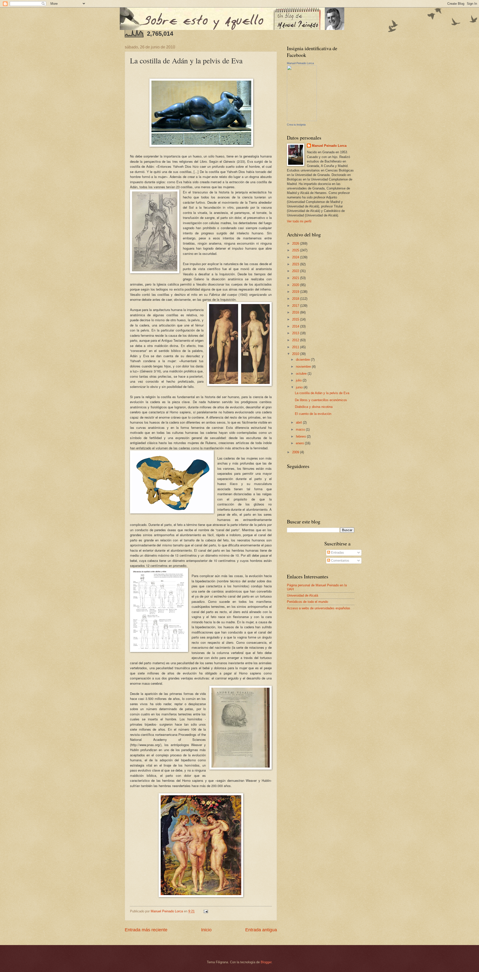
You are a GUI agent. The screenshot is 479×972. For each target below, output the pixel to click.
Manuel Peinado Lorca (300, 63)
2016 (296, 312)
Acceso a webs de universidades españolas (318, 608)
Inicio (206, 929)
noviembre (304, 366)
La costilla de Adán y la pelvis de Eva (322, 393)
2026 (296, 243)
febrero (301, 436)
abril (299, 422)
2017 (296, 306)
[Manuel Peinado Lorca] (302, 120)
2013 (296, 333)
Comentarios (339, 560)
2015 (296, 319)
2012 (296, 340)
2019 (296, 292)
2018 (296, 299)
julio (299, 380)
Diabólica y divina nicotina (314, 407)
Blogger (266, 962)
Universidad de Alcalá (302, 595)
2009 (296, 452)
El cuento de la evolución (313, 414)
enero (300, 443)
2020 (296, 285)
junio (300, 387)
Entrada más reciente (146, 929)
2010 (296, 354)
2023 (296, 264)
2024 (296, 257)
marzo (301, 429)
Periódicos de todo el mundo (307, 602)
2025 (296, 250)
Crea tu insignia (296, 124)
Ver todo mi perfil (299, 221)
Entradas (337, 552)
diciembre (303, 359)
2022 (296, 271)
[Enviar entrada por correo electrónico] (205, 911)
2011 (296, 347)
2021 (296, 278)
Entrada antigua (261, 929)
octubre (302, 373)
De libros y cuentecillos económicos (321, 400)
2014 (296, 326)
